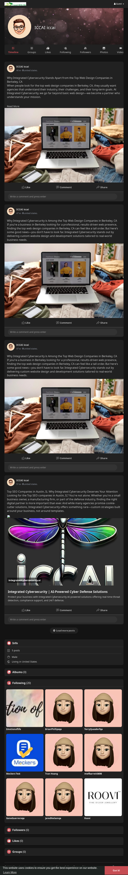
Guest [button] (119, 3)
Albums (17, 672)
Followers (18, 830)
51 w (18, 484)
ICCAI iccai (45, 27)
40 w (18, 70)
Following (19, 683)
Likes (15, 841)
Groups (17, 851)
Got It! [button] (116, 870)
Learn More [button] (10, 872)
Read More (13, 106)
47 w (18, 213)
